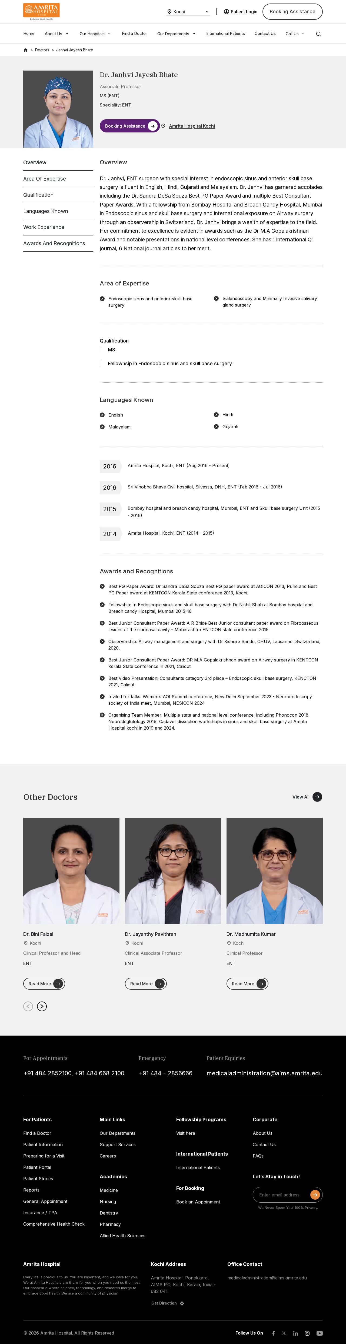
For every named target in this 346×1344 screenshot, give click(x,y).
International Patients (198, 1167)
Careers (108, 1156)
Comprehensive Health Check (54, 1224)
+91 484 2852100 (47, 1073)
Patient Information (43, 1144)
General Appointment (45, 1201)
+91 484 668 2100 (99, 1073)
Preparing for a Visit (43, 1156)
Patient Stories (38, 1178)
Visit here (185, 1133)
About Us (262, 1133)
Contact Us (264, 1144)
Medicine (109, 1190)
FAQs (258, 1156)
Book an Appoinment (198, 1202)
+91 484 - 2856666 (165, 1073)
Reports (31, 1190)
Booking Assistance (292, 11)
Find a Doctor (37, 1133)
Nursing (108, 1201)
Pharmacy (110, 1224)
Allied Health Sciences (122, 1235)
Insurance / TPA (40, 1212)
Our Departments (117, 1133)
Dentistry (109, 1213)
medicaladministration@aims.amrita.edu (265, 1073)
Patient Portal (37, 1167)
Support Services (118, 1144)
